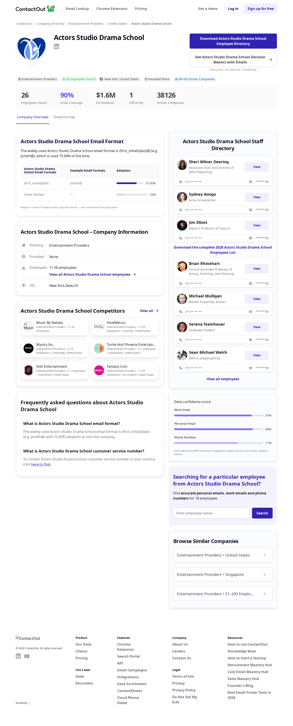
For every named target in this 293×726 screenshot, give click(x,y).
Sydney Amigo (202, 194)
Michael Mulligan (205, 296)
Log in (233, 8)
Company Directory (50, 24)
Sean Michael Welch (208, 352)
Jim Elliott (198, 222)
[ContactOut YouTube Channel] (26, 677)
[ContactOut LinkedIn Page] (18, 677)
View (256, 167)
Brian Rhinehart (204, 263)
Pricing (141, 8)
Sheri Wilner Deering (209, 162)
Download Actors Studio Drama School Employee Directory (233, 41)
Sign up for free (261, 8)
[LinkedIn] (56, 46)
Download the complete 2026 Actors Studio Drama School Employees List (223, 250)
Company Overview (32, 117)
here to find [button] (40, 464)
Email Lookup (77, 8)
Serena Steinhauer (207, 324)
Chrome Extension (112, 8)
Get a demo (208, 8)
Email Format (64, 117)
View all (146, 310)
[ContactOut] (37, 9)
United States (117, 24)
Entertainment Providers (86, 24)
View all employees (223, 379)
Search (262, 513)
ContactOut (24, 24)
